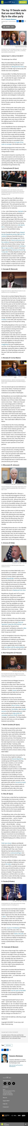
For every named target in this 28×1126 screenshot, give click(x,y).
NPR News (8, 1045)
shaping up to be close (19, 590)
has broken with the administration (14, 647)
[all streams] (26, 1124)
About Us (5, 1097)
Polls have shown (6, 843)
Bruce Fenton (15, 705)
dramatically (10, 578)
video (24, 628)
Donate (23, 2)
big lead (20, 211)
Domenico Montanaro (11, 19)
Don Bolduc (15, 709)
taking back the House (17, 66)
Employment (6, 1107)
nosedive (4, 319)
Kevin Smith (13, 715)
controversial (14, 853)
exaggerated (5, 344)
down (4, 916)
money (14, 690)
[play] (2, 1124)
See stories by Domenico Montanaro (16, 1065)
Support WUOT (6, 1100)
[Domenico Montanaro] (4, 1058)
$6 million (8, 864)
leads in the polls (19, 933)
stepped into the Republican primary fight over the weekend (13, 234)
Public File (5, 1103)
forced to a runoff (21, 782)
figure (20, 853)
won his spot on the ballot (18, 990)
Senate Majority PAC (18, 759)
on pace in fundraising (13, 928)
